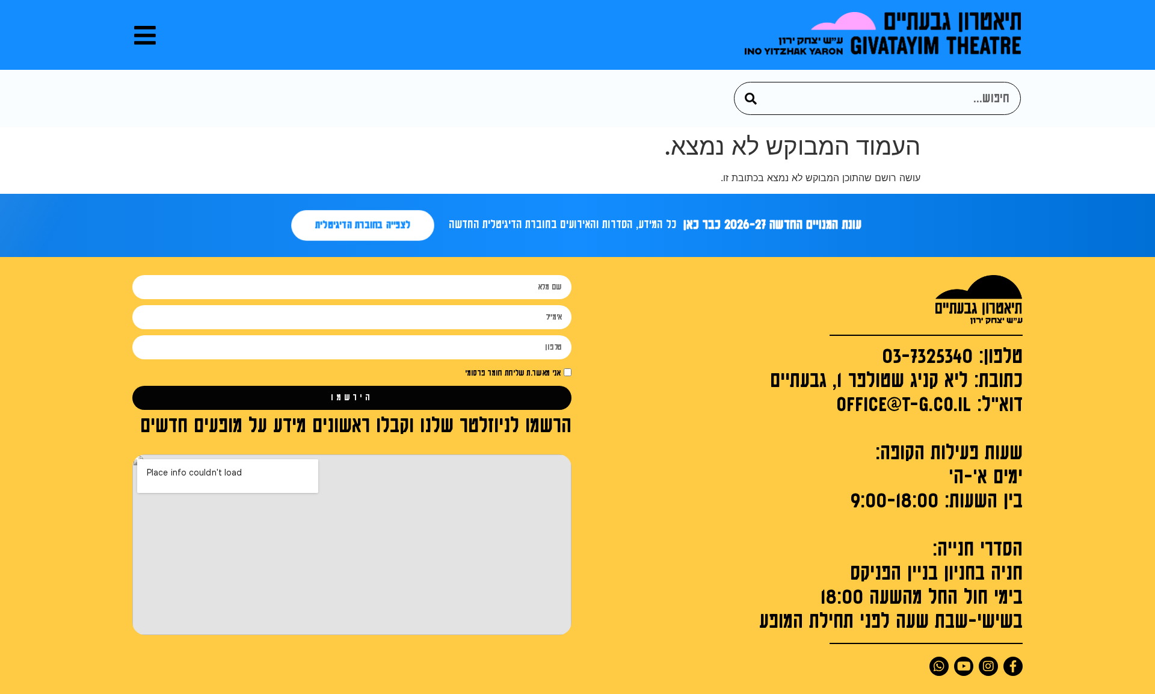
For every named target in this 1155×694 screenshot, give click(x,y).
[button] (145, 35)
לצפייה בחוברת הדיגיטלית (362, 225)
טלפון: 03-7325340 (952, 357)
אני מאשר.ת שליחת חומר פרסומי (513, 373)
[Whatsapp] (939, 666)
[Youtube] (963, 666)
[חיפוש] (751, 98)
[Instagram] (988, 666)
